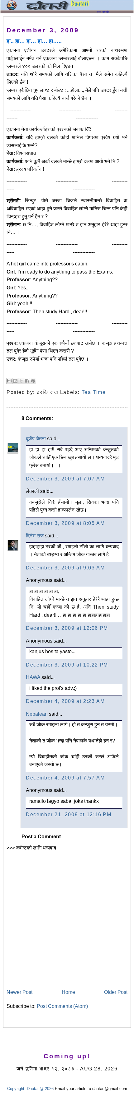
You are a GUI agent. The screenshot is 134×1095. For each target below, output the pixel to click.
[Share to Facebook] (27, 381)
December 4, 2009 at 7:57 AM (65, 777)
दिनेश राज (35, 535)
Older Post (115, 992)
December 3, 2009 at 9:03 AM (65, 567)
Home (68, 992)
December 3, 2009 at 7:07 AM (65, 478)
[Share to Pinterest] (33, 381)
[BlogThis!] (15, 381)
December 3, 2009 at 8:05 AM (65, 523)
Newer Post (19, 992)
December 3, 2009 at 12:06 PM (67, 628)
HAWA (33, 677)
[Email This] (9, 381)
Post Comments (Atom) (62, 1006)
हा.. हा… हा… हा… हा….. (34, 41)
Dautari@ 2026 (41, 1088)
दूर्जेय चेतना (36, 438)
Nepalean (37, 714)
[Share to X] (21, 381)
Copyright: (16, 1088)
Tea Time (94, 392)
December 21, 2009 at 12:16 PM (68, 814)
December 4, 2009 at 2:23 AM (65, 701)
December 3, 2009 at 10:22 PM (67, 664)
